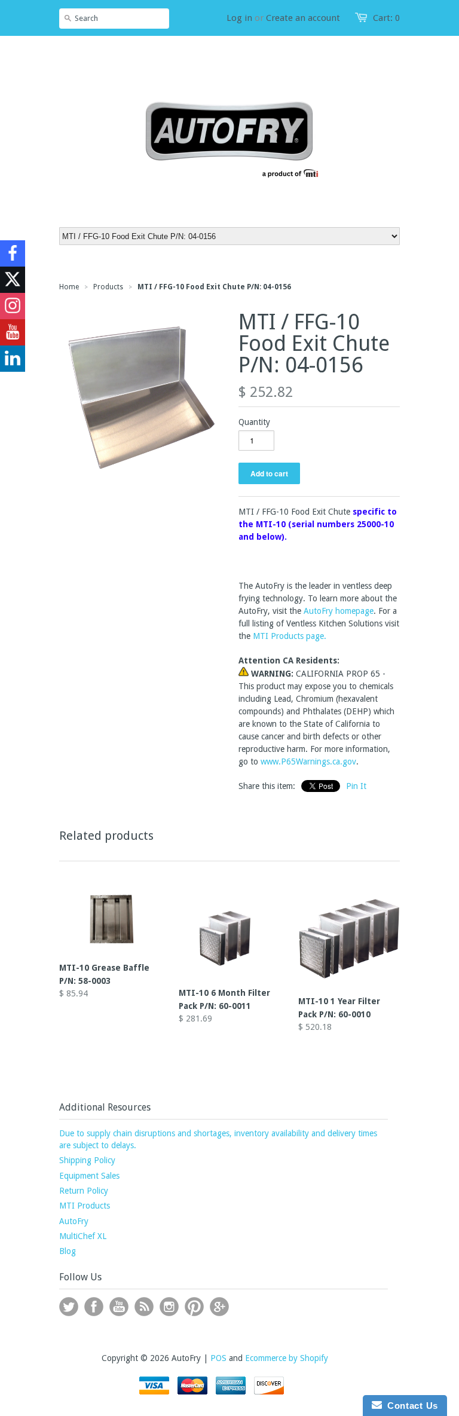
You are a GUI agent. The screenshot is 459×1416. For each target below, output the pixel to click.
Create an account (303, 18)
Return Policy (83, 1190)
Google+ (219, 1306)
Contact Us (410, 1405)
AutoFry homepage (339, 611)
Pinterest (194, 1306)
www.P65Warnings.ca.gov (308, 761)
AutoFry (73, 1221)
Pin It (356, 786)
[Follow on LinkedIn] (12, 358)
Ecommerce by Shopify (286, 1358)
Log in (239, 18)
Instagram (169, 1306)
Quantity (254, 422)
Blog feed (144, 1306)
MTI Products (84, 1205)
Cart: (386, 18)
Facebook (93, 1306)
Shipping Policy (87, 1160)
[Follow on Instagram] (12, 306)
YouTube (118, 1306)
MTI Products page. (289, 636)
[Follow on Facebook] (12, 253)
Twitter (68, 1306)
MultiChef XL (82, 1236)
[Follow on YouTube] (12, 332)
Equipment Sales (89, 1175)
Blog (67, 1251)
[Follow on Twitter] (12, 280)
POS (218, 1358)
